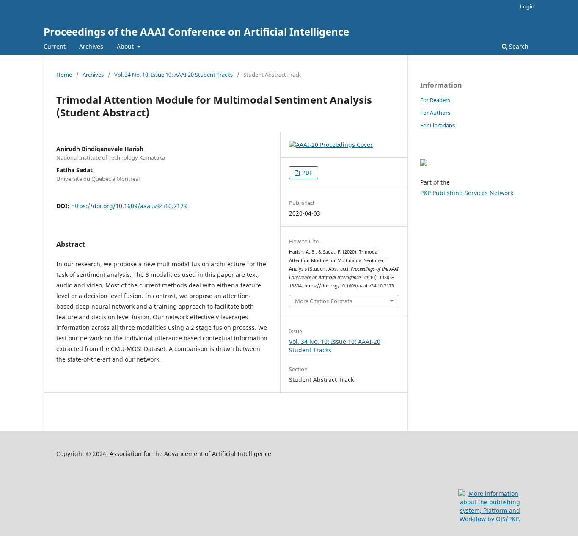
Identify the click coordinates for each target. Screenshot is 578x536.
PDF (306, 173)
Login (527, 6)
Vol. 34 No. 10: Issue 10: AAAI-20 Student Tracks (173, 74)
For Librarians (437, 125)
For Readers (435, 100)
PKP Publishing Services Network (466, 193)
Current (55, 46)
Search (517, 46)
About (126, 46)
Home (64, 74)
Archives (91, 46)
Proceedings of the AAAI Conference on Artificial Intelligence (196, 32)
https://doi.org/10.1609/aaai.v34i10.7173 (129, 206)
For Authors (435, 112)
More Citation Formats (323, 301)
